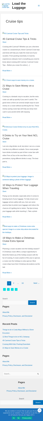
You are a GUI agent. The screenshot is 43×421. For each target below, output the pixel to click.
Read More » (7, 71)
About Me (5, 312)
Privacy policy (26, 418)
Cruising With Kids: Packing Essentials (16, 344)
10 (23, 283)
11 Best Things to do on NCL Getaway (16, 337)
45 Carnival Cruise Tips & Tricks (19, 39)
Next (37, 283)
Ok (14, 418)
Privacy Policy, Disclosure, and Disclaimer (17, 316)
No (19, 418)
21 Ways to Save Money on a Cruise (15, 348)
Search (5, 299)
